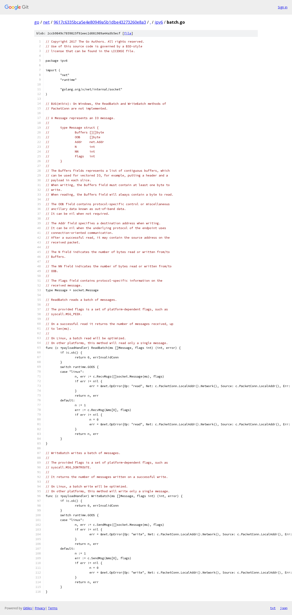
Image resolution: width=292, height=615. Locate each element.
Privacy (40, 608)
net (46, 22)
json (283, 608)
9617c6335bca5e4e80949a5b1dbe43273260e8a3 (100, 22)
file (127, 33)
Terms (52, 608)
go (36, 22)
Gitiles (27, 608)
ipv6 (159, 22)
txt (273, 608)
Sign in (282, 7)
